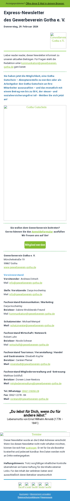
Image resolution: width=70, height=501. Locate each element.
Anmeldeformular (42, 231)
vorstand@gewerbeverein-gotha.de (29, 399)
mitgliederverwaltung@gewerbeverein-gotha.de (35, 383)
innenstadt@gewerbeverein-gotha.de (30, 364)
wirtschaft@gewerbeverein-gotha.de (29, 344)
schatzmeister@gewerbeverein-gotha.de (32, 325)
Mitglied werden (35, 244)
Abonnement (35, 494)
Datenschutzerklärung (29, 497)
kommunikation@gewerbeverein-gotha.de (32, 313)
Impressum (46, 497)
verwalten (46, 494)
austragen (31, 447)
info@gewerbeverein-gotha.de (25, 282)
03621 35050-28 (30, 391)
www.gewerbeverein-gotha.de (20, 267)
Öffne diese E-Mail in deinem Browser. (45, 3)
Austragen (24, 494)
